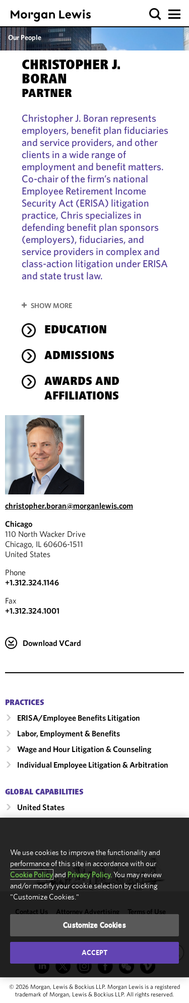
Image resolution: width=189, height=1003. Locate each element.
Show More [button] (51, 305)
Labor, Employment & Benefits (68, 733)
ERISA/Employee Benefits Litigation (78, 718)
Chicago (18, 524)
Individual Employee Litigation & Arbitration (92, 765)
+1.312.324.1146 (32, 582)
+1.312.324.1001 (32, 611)
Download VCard (52, 643)
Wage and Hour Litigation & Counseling (84, 749)
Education (75, 331)
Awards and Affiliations (81, 389)
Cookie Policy (31, 874)
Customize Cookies (94, 925)
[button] (155, 14)
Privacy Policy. (90, 874)
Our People (24, 37)
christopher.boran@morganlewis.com (69, 505)
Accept (95, 952)
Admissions (79, 356)
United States (41, 807)
